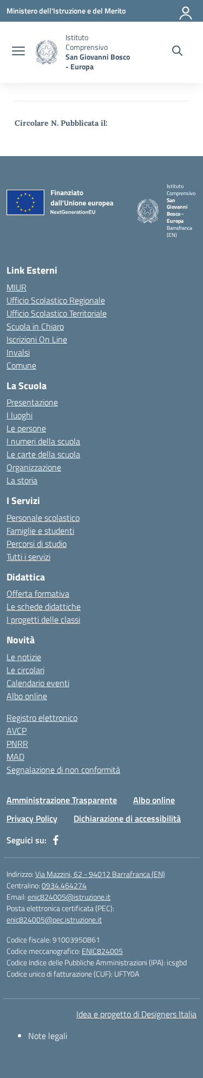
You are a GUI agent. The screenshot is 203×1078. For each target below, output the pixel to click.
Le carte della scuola (43, 454)
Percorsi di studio (36, 543)
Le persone (26, 428)
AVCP (16, 730)
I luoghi (19, 415)
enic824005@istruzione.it (69, 896)
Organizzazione (33, 467)
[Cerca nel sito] (177, 52)
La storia (21, 480)
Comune (21, 365)
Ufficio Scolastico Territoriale (56, 313)
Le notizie (23, 656)
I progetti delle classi (43, 619)
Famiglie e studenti (40, 530)
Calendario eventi (37, 682)
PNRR (17, 743)
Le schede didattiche (43, 606)
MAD (15, 756)
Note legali (47, 1035)
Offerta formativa (37, 593)
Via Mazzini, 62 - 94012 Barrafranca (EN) (100, 874)
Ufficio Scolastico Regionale (55, 300)
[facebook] (56, 840)
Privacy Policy (31, 818)
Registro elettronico (41, 717)
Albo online (26, 695)
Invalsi (18, 352)
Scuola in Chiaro (35, 326)
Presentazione (32, 402)
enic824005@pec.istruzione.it (54, 919)
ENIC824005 (102, 951)
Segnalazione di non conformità (63, 769)
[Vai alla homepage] (46, 52)
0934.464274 (64, 885)
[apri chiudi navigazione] (18, 52)
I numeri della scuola (43, 441)
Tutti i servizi (28, 556)
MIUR (16, 287)
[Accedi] (186, 11)
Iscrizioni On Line (36, 339)
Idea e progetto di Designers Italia (136, 1014)
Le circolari (25, 669)
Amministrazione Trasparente (61, 799)
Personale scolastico (43, 517)
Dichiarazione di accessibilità (127, 818)
